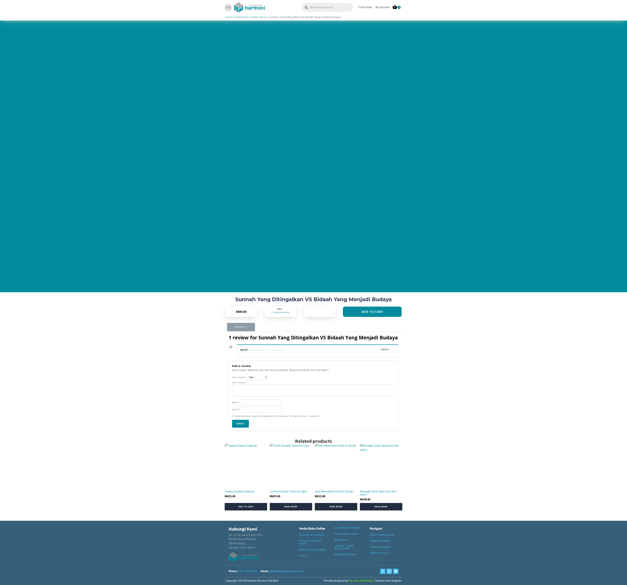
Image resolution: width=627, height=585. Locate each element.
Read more (290, 506)
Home (229, 17)
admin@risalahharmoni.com (286, 571)
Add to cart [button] (246, 506)
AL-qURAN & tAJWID (347, 527)
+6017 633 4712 (247, 571)
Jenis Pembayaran (382, 535)
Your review (239, 382)
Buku (263, 17)
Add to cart (372, 312)
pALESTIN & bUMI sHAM (310, 542)
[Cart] (396, 7)
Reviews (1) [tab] (241, 327)
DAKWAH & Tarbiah (312, 535)
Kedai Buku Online (246, 17)
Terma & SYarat (380, 547)
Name (236, 402)
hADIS (303, 555)
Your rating (239, 377)
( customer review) (280, 312)
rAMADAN (340, 540)
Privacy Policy (380, 553)
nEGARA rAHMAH (345, 554)
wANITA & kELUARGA (312, 549)
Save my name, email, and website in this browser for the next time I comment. (277, 416)
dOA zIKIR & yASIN (346, 533)
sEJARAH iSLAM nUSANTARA (343, 547)
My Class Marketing (361, 580)
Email (236, 409)
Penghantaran (380, 541)
